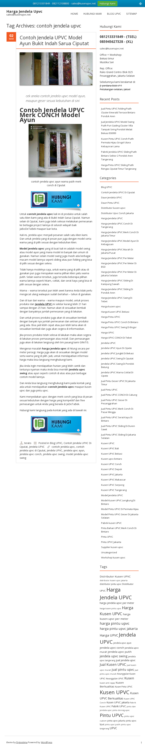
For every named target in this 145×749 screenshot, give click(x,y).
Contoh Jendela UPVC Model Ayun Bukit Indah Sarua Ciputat (54, 40)
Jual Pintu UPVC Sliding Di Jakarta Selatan (118, 436)
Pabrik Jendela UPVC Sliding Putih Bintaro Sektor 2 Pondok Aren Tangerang (119, 155)
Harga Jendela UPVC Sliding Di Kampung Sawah (117, 282)
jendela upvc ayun (74, 450)
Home (74, 13)
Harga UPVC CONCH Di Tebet (116, 337)
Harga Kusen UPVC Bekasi (115, 311)
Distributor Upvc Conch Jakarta (117, 213)
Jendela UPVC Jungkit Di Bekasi (117, 353)
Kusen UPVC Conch (111, 464)
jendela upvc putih (120, 651)
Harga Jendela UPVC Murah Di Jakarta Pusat (117, 251)
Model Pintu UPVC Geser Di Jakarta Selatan (119, 516)
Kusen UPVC (107, 443)
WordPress (46, 742)
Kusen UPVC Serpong (112, 484)
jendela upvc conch (31, 454)
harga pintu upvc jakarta (119, 628)
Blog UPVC (114, 13)
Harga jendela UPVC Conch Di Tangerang (117, 225)
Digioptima (21, 742)
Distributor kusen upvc (113, 207)
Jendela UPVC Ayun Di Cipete (116, 348)
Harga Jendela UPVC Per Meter (117, 258)
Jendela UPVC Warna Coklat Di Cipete (117, 374)
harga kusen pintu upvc (110, 608)
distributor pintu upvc (110, 584)
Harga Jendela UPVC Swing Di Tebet (116, 299)
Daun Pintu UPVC (110, 202)
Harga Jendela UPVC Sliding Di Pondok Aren (117, 291)
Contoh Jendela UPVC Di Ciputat (118, 192)
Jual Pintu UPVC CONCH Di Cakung (119, 394)
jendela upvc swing (54, 454)
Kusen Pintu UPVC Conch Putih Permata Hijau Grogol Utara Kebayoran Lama (117, 142)
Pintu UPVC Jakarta (111, 542)
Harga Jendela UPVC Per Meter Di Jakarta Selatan (119, 273)
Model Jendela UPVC (112, 495)
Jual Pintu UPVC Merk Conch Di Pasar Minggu (117, 410)
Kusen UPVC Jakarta (112, 474)
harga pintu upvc (114, 623)
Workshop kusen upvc (113, 557)
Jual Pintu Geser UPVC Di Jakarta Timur (118, 382)
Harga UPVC (107, 332)
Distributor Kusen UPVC (115, 576)
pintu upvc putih (112, 724)
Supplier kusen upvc (112, 547)
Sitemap (131, 13)
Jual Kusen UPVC (113, 664)
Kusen (129, 678)
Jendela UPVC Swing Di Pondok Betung (117, 365)
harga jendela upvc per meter (117, 603)
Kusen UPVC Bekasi (111, 453)
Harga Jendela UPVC (112, 218)
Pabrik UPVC (118, 706)
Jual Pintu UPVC (109, 389)
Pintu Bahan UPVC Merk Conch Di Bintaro (119, 529)
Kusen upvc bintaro (111, 458)
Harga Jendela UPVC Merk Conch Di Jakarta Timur (120, 234)
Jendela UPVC (37, 446)
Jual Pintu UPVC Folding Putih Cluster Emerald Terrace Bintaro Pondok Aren (118, 112)
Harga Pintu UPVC (110, 316)
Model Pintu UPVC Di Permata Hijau (120, 509)
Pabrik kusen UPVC (111, 523)
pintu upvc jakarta (116, 720)
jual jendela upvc (125, 660)
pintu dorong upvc (121, 710)
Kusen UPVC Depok (111, 469)
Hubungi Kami (92, 13)
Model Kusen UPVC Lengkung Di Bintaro (118, 502)
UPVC (113, 728)
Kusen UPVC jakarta (117, 702)
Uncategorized (109, 552)
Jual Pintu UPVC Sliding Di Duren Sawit (118, 427)
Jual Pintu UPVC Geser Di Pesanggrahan (114, 401)
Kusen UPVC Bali (110, 448)
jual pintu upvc (123, 669)
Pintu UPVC (107, 536)
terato (27, 443)
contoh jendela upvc (63, 446)
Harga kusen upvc (111, 306)
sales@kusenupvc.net (112, 48)
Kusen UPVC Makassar (113, 479)
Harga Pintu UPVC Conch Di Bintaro (119, 322)
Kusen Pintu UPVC (123, 686)
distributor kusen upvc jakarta (113, 580)
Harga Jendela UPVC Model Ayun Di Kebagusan (120, 242)
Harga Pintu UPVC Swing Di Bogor (119, 327)
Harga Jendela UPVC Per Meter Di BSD (119, 265)
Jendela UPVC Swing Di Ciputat (117, 358)
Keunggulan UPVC (115, 678)
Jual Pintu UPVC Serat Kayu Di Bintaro (116, 419)
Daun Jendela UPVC (111, 197)
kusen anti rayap (107, 683)
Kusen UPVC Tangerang (114, 490)
